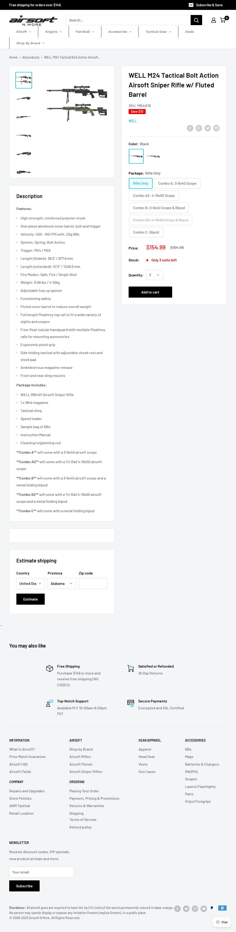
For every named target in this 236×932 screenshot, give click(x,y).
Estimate (30, 599)
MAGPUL (192, 771)
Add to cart (150, 292)
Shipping (76, 813)
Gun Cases (147, 771)
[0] (223, 20)
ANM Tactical (19, 805)
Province (55, 573)
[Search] (196, 20)
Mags (189, 756)
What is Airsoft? (22, 749)
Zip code (86, 573)
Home (13, 57)
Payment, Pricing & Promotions (94, 798)
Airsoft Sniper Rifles (85, 771)
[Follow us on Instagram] (195, 908)
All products (30, 57)
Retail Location (21, 813)
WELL (133, 121)
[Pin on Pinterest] (199, 127)
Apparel (145, 749)
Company (16, 782)
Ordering (77, 782)
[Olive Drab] (153, 156)
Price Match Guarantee (27, 756)
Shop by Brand (81, 749)
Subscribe (24, 886)
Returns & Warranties (86, 805)
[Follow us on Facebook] (177, 908)
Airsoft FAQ (18, 764)
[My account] (213, 20)
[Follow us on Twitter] (186, 908)
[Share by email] (216, 127)
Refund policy (80, 827)
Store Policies (20, 798)
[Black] (136, 156)
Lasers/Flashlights (200, 786)
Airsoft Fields (20, 771)
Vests (143, 764)
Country (23, 573)
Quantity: (136, 275)
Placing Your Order (84, 791)
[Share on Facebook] (190, 127)
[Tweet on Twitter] (207, 127)
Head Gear (147, 756)
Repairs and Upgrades (27, 791)
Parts (189, 794)
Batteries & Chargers (202, 764)
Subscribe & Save (209, 5)
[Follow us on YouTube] (204, 908)
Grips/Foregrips (198, 801)
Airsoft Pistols (80, 764)
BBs (188, 749)
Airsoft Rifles (80, 756)
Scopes (191, 779)
